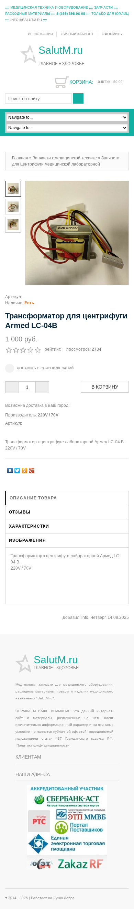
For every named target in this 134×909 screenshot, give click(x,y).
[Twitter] (17, 469)
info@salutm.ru (26, 20)
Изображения (27, 540)
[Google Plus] (31, 469)
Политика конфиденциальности (42, 745)
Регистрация (40, 34)
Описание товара (33, 498)
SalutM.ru (62, 50)
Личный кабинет (77, 34)
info (84, 617)
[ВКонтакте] (10, 469)
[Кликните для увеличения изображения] (77, 232)
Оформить (112, 34)
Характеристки (29, 526)
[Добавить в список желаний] (39, 368)
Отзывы (20, 512)
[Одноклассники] (24, 469)
